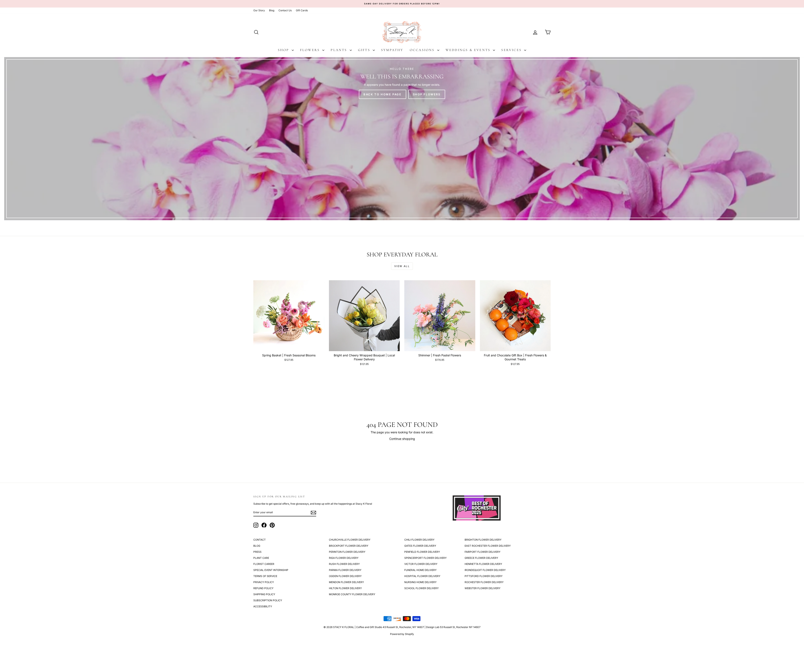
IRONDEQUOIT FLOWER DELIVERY (485, 570)
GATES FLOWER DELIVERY (420, 545)
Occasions (423, 50)
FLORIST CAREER (263, 564)
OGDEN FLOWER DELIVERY (345, 576)
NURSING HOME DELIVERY (420, 582)
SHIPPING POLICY (264, 594)
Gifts (365, 50)
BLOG (256, 545)
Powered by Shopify (402, 634)
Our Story (259, 10)
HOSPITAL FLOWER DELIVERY (422, 576)
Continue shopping (402, 438)
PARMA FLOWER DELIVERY (345, 570)
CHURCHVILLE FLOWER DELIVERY (349, 539)
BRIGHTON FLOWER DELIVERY (483, 539)
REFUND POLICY (263, 588)
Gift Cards (302, 10)
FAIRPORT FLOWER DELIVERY (482, 551)
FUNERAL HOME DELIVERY (420, 570)
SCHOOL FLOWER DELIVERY (421, 588)
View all (402, 266)
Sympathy (392, 50)
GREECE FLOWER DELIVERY (481, 557)
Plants (339, 50)
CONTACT (259, 539)
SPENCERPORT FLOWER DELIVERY (425, 557)
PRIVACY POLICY (263, 582)
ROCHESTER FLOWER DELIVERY (484, 582)
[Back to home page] (402, 138)
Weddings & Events (469, 50)
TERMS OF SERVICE (265, 576)
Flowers (310, 50)
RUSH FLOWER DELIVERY (344, 564)
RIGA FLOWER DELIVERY (343, 557)
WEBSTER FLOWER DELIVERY (482, 588)
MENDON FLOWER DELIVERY (346, 582)
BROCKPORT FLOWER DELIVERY (348, 545)
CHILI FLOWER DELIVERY (419, 539)
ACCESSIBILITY (262, 606)
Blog (271, 10)
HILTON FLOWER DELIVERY (345, 588)
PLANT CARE (261, 557)
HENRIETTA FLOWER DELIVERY (483, 564)
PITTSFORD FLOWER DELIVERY (483, 576)
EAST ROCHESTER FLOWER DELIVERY (488, 545)
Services (512, 50)
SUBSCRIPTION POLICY (267, 600)
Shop (284, 50)
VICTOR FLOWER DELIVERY (420, 564)
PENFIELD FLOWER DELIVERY (422, 551)
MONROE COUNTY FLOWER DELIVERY (352, 594)
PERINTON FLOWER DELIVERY (347, 551)
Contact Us (285, 10)
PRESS (257, 551)
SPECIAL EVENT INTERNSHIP (270, 570)
